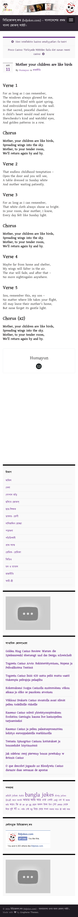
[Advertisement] (39, 420)
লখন (46, 809)
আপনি (19, 800)
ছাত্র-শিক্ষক (11, 509)
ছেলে (34, 804)
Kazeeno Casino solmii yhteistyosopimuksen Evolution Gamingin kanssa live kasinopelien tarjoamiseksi (34, 716)
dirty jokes (60, 795)
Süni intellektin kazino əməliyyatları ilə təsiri (41, 42)
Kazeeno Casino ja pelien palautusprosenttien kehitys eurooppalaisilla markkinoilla (34, 731)
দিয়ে (7, 809)
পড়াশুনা (9, 531)
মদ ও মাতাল (12, 567)
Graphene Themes (29, 912)
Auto (21, 795)
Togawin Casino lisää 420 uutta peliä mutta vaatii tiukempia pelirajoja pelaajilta (37, 678)
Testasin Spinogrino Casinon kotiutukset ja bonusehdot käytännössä (33, 743)
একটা (49, 800)
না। (19, 809)
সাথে (57, 809)
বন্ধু (31, 809)
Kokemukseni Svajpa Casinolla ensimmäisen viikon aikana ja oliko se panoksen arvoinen (38, 690)
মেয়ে (41, 809)
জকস (39, 805)
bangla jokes (39, 795)
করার (68, 800)
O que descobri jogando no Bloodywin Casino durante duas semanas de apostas (34, 768)
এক (44, 800)
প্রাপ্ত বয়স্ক (10, 545)
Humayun (24, 70)
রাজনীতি (37, 70)
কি (17, 805)
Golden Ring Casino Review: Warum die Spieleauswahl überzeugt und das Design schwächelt (39, 653)
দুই (11, 809)
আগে (14, 800)
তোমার (59, 804)
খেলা (8, 488)
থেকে (65, 805)
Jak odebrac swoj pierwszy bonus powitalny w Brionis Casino (35, 756)
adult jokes (12, 795)
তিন (50, 804)
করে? (12, 805)
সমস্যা (51, 809)
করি (7, 804)
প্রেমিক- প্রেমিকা (13, 552)
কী (20, 804)
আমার (26, 800)
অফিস (8, 480)
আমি (33, 800)
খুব (27, 804)
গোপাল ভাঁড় (11, 495)
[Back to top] (69, 908)
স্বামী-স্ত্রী (9, 581)
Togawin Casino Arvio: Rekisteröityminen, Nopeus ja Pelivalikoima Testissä (39, 665)
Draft (8, 800)
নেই (27, 809)
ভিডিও (9, 559)
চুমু (30, 804)
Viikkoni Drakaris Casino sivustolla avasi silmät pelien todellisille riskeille (35, 702)
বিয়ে (36, 809)
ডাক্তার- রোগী (12, 516)
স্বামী (64, 809)
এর (60, 800)
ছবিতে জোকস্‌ (12, 502)
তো (54, 805)
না (15, 808)
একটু (55, 800)
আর (39, 800)
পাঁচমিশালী (11, 538)
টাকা (46, 805)
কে (24, 804)
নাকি (23, 809)
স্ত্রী (61, 809)
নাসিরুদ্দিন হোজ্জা (14, 524)
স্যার (68, 809)
